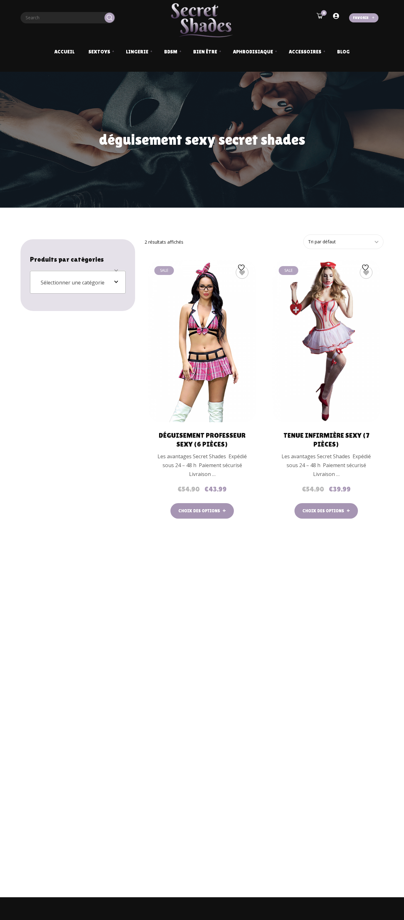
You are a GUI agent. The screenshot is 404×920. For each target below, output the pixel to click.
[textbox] (77, 282)
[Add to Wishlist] (242, 272)
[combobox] (78, 282)
